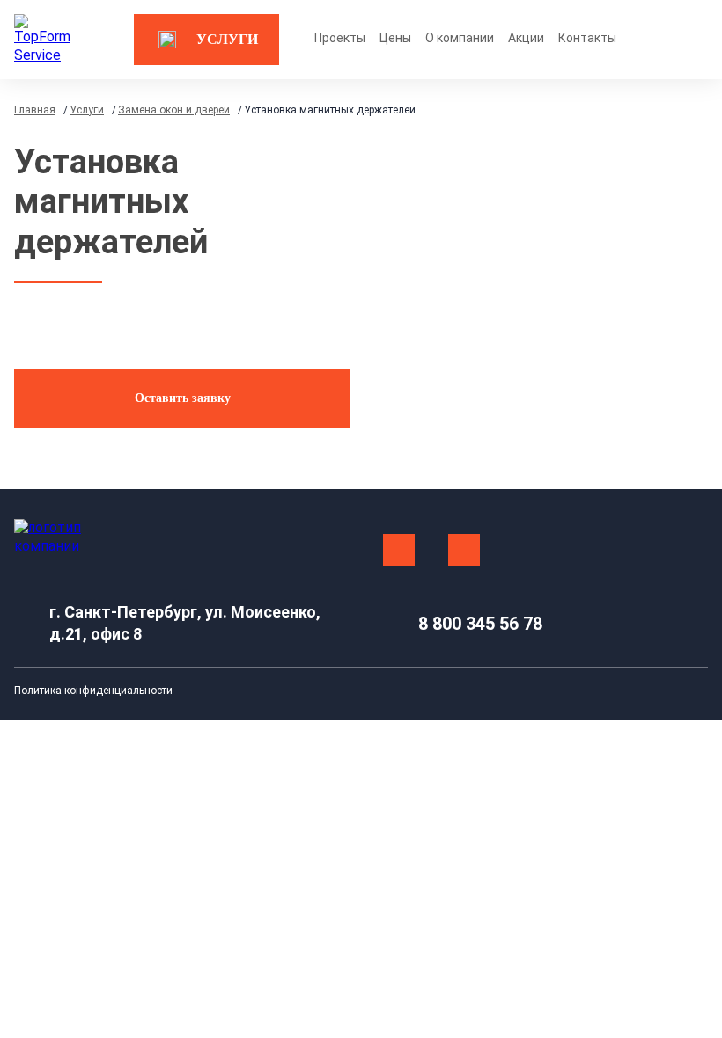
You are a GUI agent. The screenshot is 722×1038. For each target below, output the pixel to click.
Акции (526, 38)
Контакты (587, 38)
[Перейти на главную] (44, 39)
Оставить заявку (183, 398)
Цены (395, 38)
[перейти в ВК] (399, 550)
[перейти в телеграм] (464, 550)
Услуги (227, 39)
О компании (459, 38)
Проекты (339, 38)
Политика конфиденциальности (93, 690)
